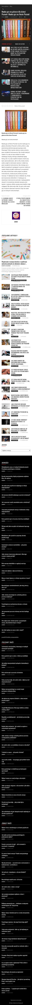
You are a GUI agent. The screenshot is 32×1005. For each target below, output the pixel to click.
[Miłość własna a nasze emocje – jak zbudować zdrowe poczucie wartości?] (6, 397)
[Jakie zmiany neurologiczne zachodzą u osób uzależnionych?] (6, 389)
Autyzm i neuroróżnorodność (19, 280)
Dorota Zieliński (6, 265)
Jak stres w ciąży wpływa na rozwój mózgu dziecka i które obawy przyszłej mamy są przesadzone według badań (20, 51)
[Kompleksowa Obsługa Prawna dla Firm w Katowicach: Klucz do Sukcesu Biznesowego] (6, 72)
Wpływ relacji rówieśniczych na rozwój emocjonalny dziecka (15, 914)
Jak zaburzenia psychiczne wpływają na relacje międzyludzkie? (14, 487)
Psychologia (14, 391)
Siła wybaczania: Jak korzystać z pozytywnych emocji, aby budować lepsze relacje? (14, 622)
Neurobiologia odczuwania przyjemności (12, 972)
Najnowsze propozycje (16, 1000)
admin (6, 17)
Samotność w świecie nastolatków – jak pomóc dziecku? (14, 546)
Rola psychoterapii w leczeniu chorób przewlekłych (15, 519)
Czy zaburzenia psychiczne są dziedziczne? (19, 413)
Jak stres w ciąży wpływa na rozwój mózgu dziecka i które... (20, 322)
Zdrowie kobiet (15, 300)
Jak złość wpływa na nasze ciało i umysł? (13, 630)
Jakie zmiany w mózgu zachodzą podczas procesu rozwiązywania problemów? (15, 737)
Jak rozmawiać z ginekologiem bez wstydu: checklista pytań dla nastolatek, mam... (20, 296)
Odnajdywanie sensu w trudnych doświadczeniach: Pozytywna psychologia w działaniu (15, 468)
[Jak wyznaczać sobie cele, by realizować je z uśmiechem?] (6, 431)
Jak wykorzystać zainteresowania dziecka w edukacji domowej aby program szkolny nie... (20, 342)
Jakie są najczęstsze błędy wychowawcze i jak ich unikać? (20, 437)
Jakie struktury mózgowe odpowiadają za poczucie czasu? (20, 405)
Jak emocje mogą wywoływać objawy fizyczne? (14, 939)
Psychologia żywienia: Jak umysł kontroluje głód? (15, 922)
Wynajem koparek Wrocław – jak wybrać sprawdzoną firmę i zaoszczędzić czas (16, 980)
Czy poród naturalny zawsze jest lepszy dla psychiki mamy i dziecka (20, 371)
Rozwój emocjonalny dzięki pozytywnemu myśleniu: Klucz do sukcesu (15, 477)
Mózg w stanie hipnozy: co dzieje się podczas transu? (16, 578)
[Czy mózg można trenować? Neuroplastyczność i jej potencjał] (6, 422)
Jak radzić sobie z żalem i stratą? (11, 887)
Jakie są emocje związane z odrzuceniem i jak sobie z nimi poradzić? (16, 787)
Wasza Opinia (15, 336)
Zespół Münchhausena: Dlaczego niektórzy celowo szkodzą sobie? (15, 709)
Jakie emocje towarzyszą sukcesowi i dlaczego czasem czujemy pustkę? (14, 555)
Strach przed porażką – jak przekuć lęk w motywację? (13, 803)
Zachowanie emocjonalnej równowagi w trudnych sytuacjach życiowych (15, 647)
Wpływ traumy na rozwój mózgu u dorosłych (13, 778)
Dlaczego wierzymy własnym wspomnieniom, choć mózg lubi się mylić (20, 352)
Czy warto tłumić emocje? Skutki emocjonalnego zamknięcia (15, 854)
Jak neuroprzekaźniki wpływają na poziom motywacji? (16, 495)
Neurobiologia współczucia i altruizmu (12, 879)
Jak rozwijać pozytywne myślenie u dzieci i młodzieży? (13, 895)
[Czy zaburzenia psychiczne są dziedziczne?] (6, 414)
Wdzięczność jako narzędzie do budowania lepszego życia (15, 527)
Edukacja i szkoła (16, 318)
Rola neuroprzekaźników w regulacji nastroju (14, 563)
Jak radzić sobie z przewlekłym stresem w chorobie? (16, 745)
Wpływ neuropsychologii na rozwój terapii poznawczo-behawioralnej (13, 690)
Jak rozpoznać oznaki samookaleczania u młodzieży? (16, 502)
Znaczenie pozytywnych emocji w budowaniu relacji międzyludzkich (15, 511)
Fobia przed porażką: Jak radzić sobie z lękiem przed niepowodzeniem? (15, 681)
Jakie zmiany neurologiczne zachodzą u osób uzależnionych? (20, 388)
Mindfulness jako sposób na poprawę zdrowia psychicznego (14, 536)
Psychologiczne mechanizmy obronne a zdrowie (14, 604)
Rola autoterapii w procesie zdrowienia (12, 672)
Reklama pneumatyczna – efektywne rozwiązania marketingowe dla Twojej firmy (15, 904)
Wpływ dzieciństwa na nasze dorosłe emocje (14, 795)
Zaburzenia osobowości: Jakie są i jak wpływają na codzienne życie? (15, 930)
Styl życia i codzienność (17, 290)
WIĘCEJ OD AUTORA (20, 44)
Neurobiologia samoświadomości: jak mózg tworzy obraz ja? (15, 586)
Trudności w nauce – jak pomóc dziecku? (13, 752)
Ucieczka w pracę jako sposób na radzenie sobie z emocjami (15, 947)
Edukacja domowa (16, 347)
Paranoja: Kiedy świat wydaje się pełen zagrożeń (14, 955)
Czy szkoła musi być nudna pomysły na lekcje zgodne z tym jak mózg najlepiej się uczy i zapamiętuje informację (20, 63)
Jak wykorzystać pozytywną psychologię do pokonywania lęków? (13, 836)
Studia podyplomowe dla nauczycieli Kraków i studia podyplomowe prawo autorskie (23, 201)
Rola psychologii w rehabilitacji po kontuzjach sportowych (14, 770)
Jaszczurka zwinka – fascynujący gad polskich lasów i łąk (16, 761)
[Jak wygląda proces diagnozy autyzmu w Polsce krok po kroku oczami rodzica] (6, 277)
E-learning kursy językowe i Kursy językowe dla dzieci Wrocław (8, 201)
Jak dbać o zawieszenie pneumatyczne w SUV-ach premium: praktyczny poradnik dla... (20, 332)
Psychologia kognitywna (17, 356)
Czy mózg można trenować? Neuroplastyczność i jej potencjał (19, 421)
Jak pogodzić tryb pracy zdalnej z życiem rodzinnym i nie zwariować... (20, 286)
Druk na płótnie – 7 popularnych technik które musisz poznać (14, 990)
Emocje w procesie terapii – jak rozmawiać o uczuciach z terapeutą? (14, 845)
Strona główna (5, 6)
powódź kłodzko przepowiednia (10, 637)
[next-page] (29, 44)
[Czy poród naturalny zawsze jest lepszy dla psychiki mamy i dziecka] (6, 372)
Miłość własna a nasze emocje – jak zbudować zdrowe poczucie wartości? (20, 397)
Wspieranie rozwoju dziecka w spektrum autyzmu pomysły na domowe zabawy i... (14, 262)
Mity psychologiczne (16, 375)
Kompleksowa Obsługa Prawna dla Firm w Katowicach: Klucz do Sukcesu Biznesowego (18, 73)
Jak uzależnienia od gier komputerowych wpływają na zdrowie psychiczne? (16, 812)
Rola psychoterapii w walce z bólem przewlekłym (15, 656)
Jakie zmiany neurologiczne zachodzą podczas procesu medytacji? (14, 596)
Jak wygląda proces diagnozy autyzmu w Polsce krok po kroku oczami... (20, 276)
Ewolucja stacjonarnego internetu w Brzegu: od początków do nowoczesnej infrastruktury (19, 84)
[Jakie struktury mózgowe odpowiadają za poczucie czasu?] (6, 406)
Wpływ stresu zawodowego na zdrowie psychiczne (15, 828)
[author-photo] (16, 219)
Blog (11, 6)
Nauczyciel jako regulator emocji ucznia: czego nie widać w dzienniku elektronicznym (20, 314)
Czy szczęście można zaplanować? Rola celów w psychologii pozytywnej (14, 964)
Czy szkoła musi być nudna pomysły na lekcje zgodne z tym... (20, 380)
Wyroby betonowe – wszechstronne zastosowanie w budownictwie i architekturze (16, 864)
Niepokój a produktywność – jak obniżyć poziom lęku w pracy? (15, 718)
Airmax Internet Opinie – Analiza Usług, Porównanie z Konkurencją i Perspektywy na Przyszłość (20, 95)
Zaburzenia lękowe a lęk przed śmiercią (12, 571)
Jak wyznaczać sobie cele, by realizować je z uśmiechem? (19, 430)
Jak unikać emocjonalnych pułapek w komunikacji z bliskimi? (15, 664)
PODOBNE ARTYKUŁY (7, 44)
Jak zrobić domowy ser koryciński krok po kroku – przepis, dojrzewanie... (19, 362)
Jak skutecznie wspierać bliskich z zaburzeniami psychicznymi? (14, 699)
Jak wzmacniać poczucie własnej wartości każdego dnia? (15, 612)
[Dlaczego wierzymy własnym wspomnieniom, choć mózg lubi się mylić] (6, 353)
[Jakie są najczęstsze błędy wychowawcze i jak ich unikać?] (6, 438)
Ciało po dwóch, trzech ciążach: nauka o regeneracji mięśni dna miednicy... (20, 305)
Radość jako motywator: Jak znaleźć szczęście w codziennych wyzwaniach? (14, 727)
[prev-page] (27, 44)
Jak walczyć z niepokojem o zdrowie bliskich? (14, 872)
